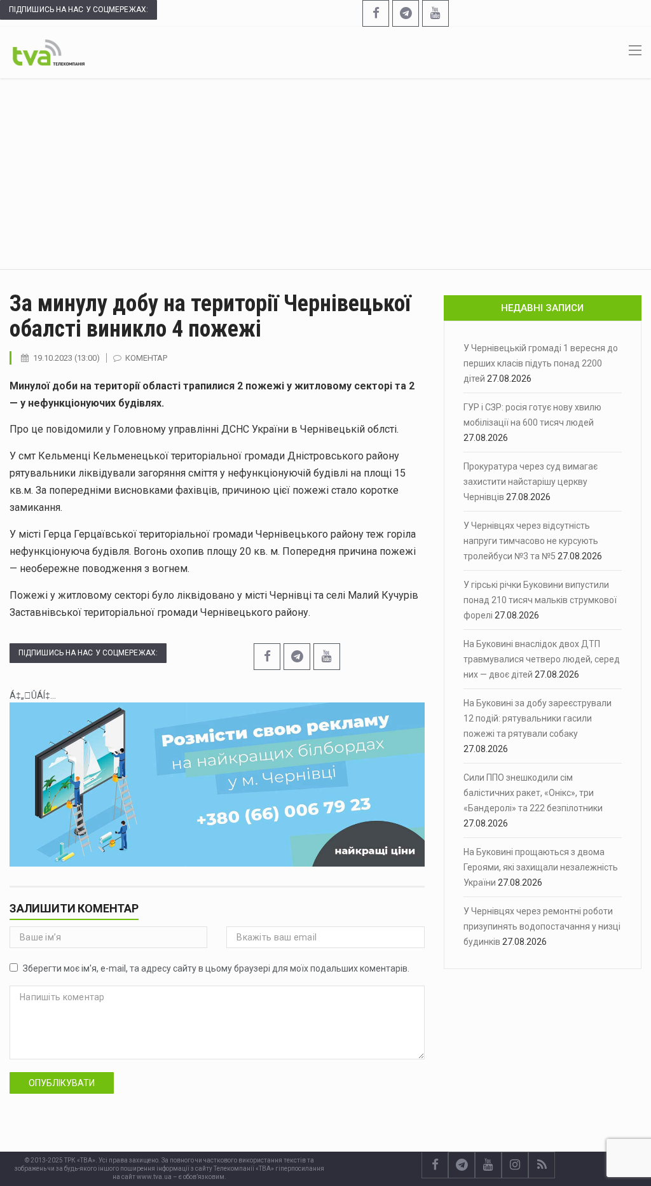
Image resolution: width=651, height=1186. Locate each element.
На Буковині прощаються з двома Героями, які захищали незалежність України (540, 867)
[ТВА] (48, 51)
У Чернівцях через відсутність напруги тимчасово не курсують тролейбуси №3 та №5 (530, 540)
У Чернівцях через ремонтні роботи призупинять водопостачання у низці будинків (541, 926)
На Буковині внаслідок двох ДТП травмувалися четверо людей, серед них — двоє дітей (541, 659)
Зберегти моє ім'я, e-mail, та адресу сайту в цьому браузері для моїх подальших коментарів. (216, 968)
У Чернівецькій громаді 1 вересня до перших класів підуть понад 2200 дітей (540, 363)
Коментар (146, 358)
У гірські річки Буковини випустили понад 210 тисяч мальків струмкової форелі (540, 600)
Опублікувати (62, 1083)
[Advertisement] (325, 174)
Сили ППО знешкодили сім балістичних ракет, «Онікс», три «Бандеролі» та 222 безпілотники (533, 792)
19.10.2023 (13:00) (66, 358)
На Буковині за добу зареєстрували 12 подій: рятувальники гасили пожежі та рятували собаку (537, 718)
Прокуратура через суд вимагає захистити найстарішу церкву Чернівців (530, 481)
